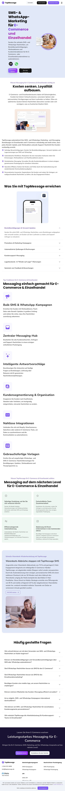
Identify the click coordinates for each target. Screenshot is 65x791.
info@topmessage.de (8, 769)
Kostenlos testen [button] (53, 2)
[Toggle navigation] (61, 2)
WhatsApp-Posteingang (51, 769)
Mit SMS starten (11, 592)
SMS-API (25, 778)
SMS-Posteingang (49, 767)
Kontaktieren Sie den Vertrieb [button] (25, 70)
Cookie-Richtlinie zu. (58, 784)
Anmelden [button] (30, 2)
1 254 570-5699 (7, 766)
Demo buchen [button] (41, 2)
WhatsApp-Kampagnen (29, 769)
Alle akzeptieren (43, 788)
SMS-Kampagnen (27, 767)
